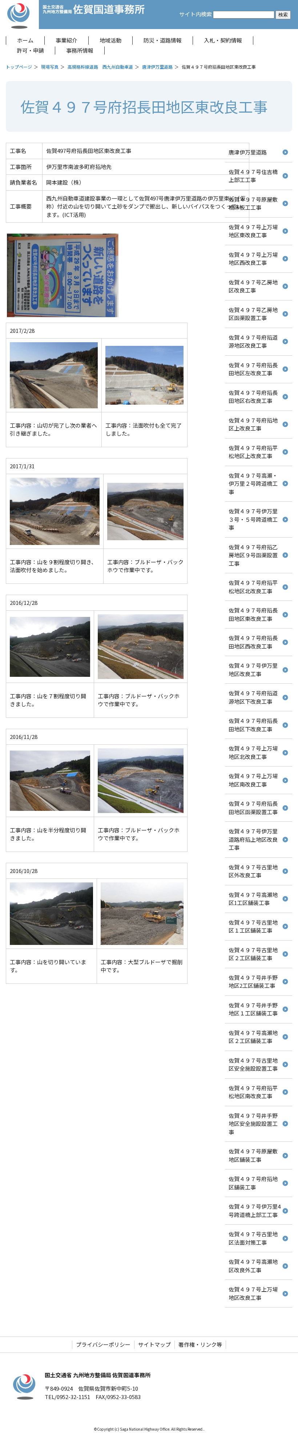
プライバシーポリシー (103, 1344)
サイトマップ (154, 1344)
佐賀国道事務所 (94, 14)
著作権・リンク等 (200, 1344)
